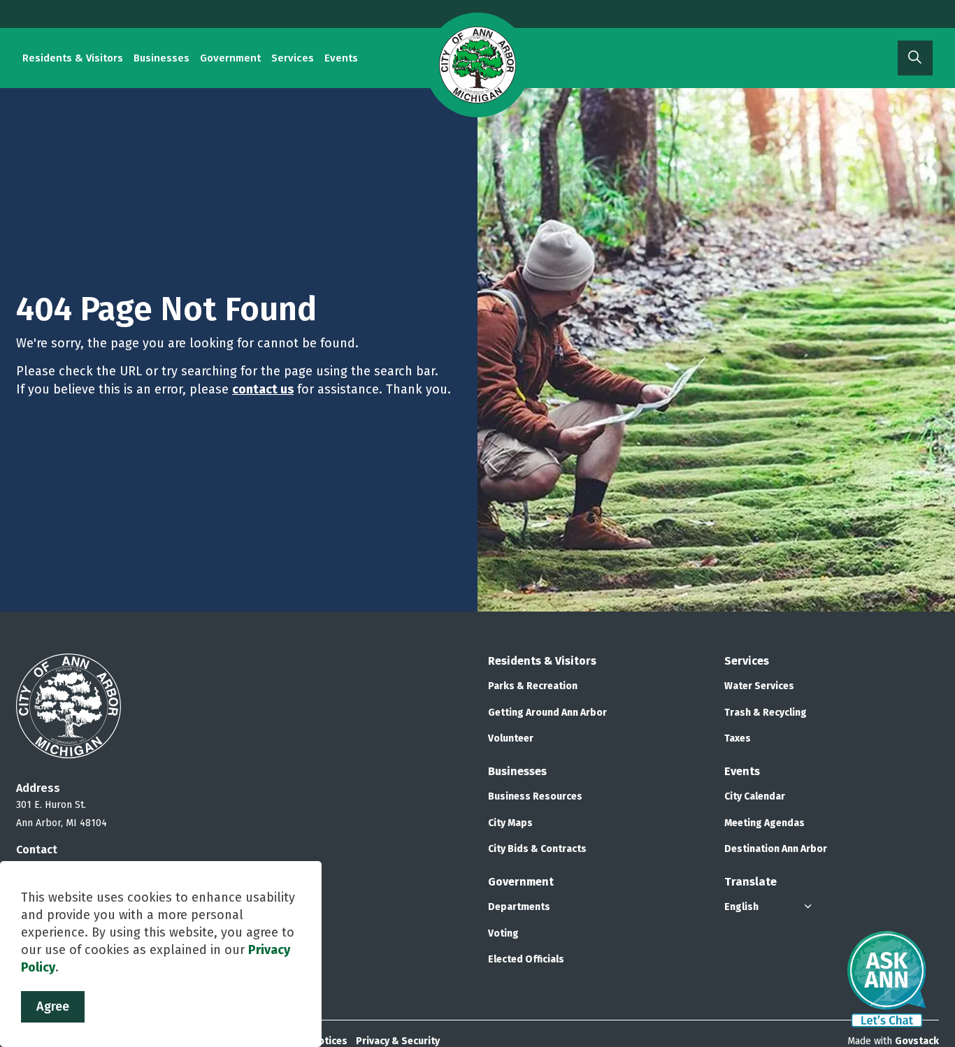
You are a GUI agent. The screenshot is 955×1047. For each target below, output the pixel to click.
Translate (750, 881)
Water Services (759, 686)
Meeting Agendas (764, 823)
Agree (52, 1006)
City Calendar (754, 796)
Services (292, 58)
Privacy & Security (398, 1041)
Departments (519, 907)
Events (341, 58)
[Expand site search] (915, 58)
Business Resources (535, 796)
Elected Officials (526, 959)
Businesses (161, 58)
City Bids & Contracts (537, 849)
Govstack (917, 1041)
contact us (263, 389)
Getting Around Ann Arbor (547, 713)
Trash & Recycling (765, 713)
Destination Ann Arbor (775, 849)
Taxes (737, 738)
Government (230, 58)
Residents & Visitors (72, 58)
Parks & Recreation (532, 686)
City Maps (510, 823)
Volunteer (510, 738)
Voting (503, 933)
